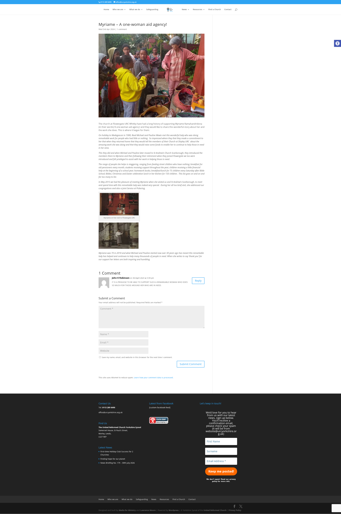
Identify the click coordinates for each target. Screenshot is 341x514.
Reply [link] (198, 280)
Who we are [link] (118, 10)
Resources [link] (197, 10)
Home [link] (106, 10)
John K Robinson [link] (120, 277)
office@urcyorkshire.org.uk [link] (110, 412)
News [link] (184, 10)
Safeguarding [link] (152, 10)
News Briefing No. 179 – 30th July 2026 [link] (117, 463)
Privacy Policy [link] (235, 510)
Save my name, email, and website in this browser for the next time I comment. (137, 357)
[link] (337, 43)
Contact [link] (228, 10)
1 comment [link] (122, 29)
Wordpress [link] (174, 510)
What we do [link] (134, 10)
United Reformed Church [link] (215, 510)
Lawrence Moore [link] (148, 510)
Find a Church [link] (214, 10)
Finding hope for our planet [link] (112, 459)
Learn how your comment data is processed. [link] (153, 377)
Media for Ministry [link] (127, 510)
